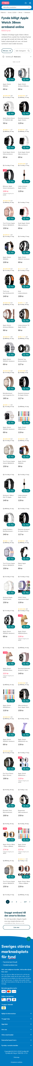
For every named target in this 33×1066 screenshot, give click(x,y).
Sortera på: (9, 57)
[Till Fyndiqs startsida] (5, 3)
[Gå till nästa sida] (30, 902)
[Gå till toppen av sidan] (28, 939)
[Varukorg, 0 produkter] (25, 3)
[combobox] (16, 7)
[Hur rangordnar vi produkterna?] (3, 56)
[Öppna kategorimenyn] (30, 3)
